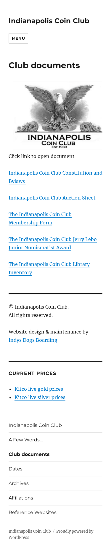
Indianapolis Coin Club (49, 21)
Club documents (29, 454)
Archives (19, 483)
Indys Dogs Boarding (33, 340)
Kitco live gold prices (39, 389)
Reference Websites (33, 512)
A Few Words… (26, 440)
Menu (18, 38)
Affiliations (21, 498)
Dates (15, 469)
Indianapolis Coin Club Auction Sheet (52, 198)
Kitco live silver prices (40, 397)
